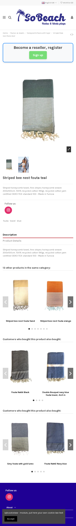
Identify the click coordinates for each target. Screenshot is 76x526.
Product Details (12, 240)
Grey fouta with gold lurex (20, 463)
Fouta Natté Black (20, 392)
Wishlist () (68, 3)
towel (12, 221)
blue (19, 221)
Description (10, 234)
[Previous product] (71, 35)
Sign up (38, 55)
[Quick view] (25, 317)
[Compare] (20, 317)
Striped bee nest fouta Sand (20, 321)
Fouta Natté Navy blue (55, 463)
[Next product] (72, 35)
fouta (5, 221)
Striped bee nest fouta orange (55, 321)
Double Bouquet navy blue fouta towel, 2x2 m (55, 393)
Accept (10, 519)
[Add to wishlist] (16, 317)
